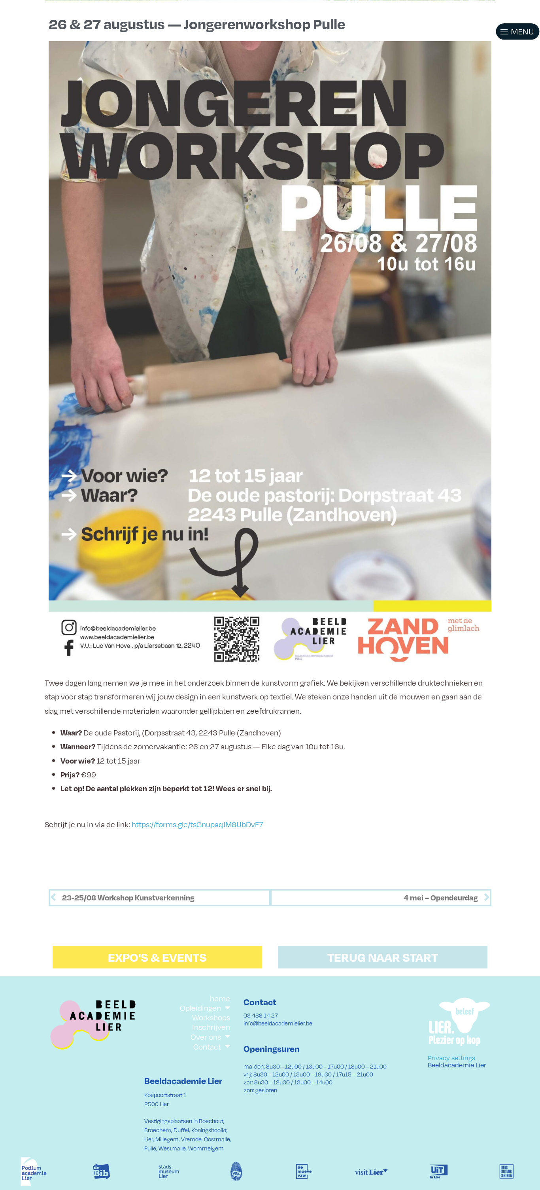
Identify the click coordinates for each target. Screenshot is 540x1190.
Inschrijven (211, 1026)
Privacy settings (451, 1057)
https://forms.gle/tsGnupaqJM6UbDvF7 (197, 824)
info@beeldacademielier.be (278, 1023)
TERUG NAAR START (382, 957)
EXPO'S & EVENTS (157, 957)
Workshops (211, 1017)
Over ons (206, 1036)
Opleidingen (200, 1008)
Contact (207, 1046)
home (220, 998)
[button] (508, 31)
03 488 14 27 (261, 1015)
